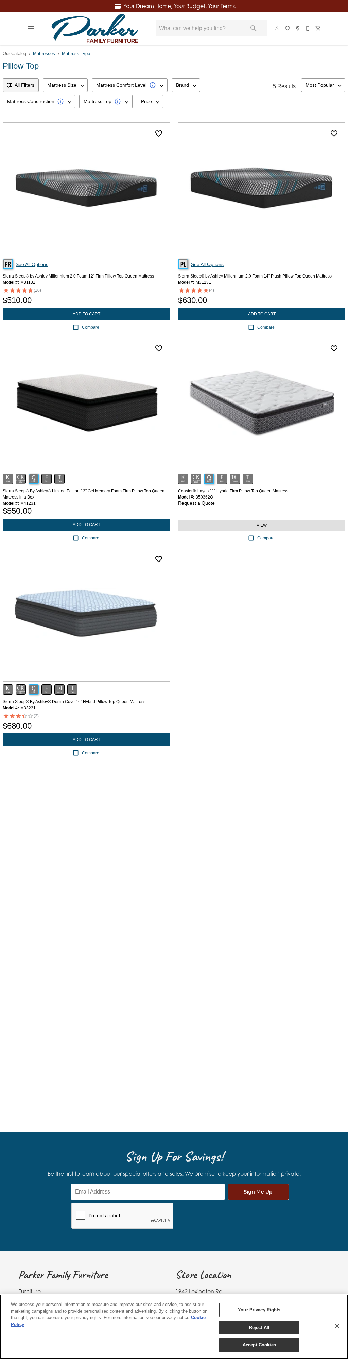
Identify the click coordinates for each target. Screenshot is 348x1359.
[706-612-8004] (308, 28)
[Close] (337, 1325)
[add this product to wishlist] (159, 133)
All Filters (24, 85)
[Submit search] (253, 28)
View (262, 525)
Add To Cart (86, 314)
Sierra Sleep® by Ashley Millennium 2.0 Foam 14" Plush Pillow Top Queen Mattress (255, 276)
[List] (287, 28)
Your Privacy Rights (259, 1309)
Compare (90, 327)
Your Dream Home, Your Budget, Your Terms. (179, 6)
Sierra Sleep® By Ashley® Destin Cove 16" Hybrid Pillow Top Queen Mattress (74, 701)
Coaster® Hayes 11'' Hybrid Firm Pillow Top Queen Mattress (233, 491)
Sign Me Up (258, 1192)
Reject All (259, 1327)
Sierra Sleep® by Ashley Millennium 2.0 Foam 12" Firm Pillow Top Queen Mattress (78, 276)
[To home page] (94, 28)
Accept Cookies (259, 1344)
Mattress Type (76, 53)
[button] (31, 28)
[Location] (298, 28)
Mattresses (44, 53)
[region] (174, 1326)
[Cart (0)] (318, 28)
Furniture (29, 1291)
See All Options (32, 264)
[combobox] (65, 85)
